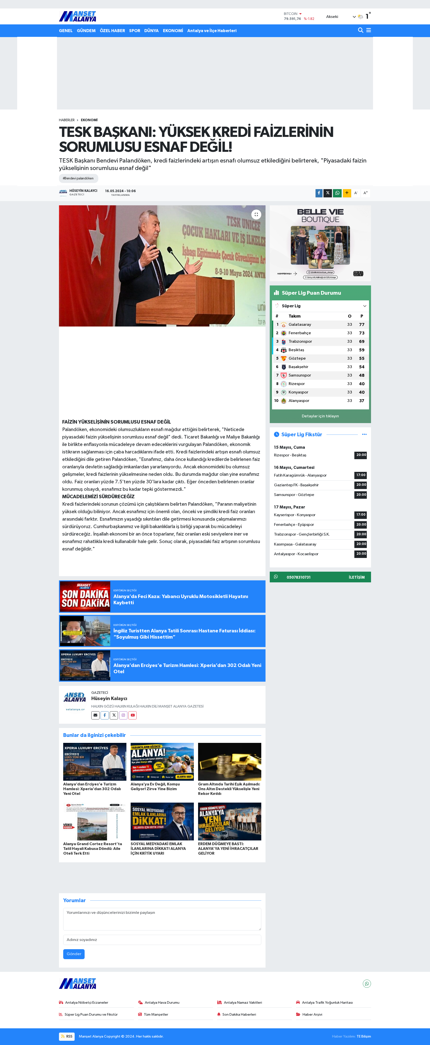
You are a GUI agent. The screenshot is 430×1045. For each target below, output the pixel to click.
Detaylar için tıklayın (320, 416)
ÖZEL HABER (112, 31)
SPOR (134, 31)
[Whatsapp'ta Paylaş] (337, 193)
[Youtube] (132, 715)
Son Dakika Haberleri (239, 1014)
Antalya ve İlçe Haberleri (211, 31)
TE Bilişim (364, 1036)
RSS (69, 1036)
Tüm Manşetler (156, 1014)
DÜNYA (151, 31)
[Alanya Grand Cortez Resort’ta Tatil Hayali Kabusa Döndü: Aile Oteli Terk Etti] (94, 821)
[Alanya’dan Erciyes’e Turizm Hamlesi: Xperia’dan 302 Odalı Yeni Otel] (94, 762)
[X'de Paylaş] (327, 193)
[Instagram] (123, 715)
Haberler (67, 120)
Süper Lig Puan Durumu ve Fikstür (91, 1014)
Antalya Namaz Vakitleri (243, 1002)
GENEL (66, 31)
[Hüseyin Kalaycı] (75, 702)
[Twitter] (114, 715)
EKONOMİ (173, 31)
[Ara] (361, 30)
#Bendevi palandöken (78, 178)
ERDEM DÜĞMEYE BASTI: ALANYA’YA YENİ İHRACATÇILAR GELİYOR (228, 848)
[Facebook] (105, 715)
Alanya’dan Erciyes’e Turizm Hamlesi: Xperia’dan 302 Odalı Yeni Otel (92, 789)
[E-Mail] (95, 715)
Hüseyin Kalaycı (109, 698)
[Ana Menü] (367, 30)
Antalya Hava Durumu (162, 1002)
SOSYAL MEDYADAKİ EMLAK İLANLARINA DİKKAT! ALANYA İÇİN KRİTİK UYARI (158, 848)
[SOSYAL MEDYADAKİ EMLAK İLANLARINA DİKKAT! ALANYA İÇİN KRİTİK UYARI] (162, 821)
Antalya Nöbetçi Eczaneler (86, 1002)
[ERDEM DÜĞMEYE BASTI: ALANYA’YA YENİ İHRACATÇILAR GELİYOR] (229, 821)
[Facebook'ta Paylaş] (319, 193)
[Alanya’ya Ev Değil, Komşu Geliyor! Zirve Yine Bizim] (162, 762)
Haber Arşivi (312, 1014)
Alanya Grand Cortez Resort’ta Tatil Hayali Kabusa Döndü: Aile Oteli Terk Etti (92, 848)
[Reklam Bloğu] (320, 243)
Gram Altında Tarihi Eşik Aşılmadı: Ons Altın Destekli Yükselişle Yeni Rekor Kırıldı (229, 789)
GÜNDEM (86, 31)
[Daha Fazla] (347, 193)
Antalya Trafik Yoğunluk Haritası (327, 1002)
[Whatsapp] (367, 984)
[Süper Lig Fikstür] (364, 435)
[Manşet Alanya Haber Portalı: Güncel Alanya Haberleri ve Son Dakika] (77, 16)
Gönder (74, 954)
